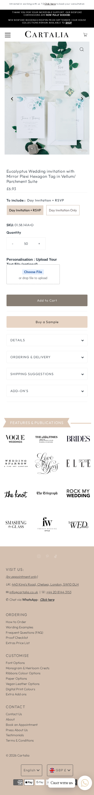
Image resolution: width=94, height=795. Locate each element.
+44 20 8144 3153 (59, 592)
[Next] (81, 99)
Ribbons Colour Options (23, 673)
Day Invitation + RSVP (25, 210)
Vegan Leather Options (23, 684)
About (10, 719)
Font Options (15, 663)
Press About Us (17, 730)
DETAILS (17, 340)
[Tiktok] (55, 556)
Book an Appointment (22, 724)
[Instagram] (38, 556)
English (29, 770)
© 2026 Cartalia (17, 755)
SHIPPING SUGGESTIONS (32, 374)
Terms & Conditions (20, 740)
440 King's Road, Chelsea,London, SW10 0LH (45, 584)
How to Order (16, 622)
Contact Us (14, 714)
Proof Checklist (17, 637)
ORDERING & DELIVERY (30, 357)
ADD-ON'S (19, 391)
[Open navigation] (7, 34)
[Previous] (12, 99)
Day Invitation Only (63, 210)
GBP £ (61, 770)
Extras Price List (18, 643)
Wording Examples (19, 627)
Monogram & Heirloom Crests (27, 668)
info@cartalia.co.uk (24, 592)
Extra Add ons (16, 694)
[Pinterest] (47, 556)
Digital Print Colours (20, 689)
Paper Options (16, 678)
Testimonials (15, 735)
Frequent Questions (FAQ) (24, 632)
